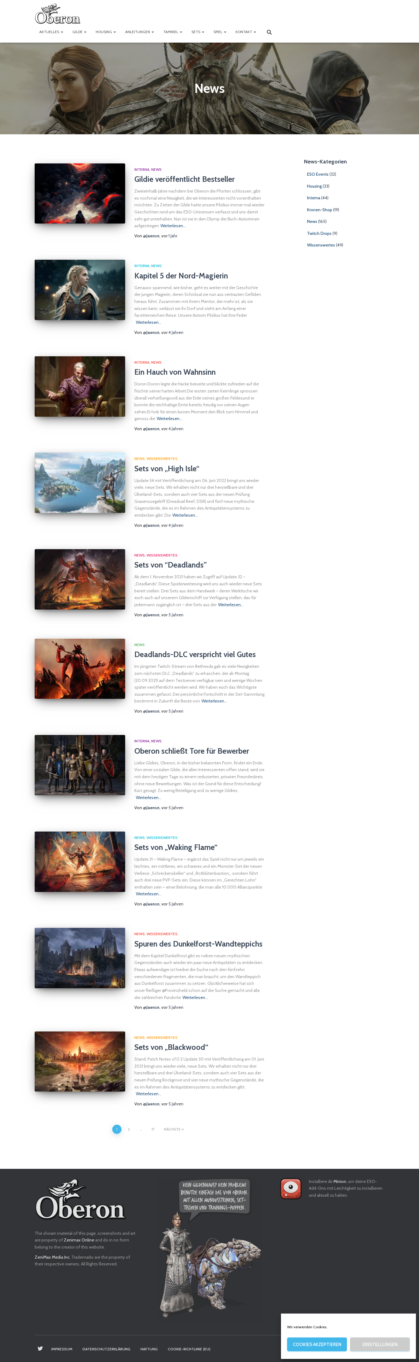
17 (153, 1129)
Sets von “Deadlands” (170, 564)
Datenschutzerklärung (106, 1349)
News (156, 169)
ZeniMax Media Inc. (53, 1257)
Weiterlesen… (173, 225)
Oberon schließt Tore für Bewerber (191, 751)
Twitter (40, 1349)
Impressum (61, 1349)
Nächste (172, 1129)
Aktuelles (49, 31)
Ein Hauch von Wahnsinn (175, 372)
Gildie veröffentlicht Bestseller (184, 179)
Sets (196, 31)
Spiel (218, 31)
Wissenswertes (162, 458)
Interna (141, 169)
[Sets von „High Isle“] (80, 483)
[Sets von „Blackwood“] (80, 1061)
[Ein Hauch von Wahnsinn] (80, 386)
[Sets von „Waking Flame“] (80, 862)
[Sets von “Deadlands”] (80, 579)
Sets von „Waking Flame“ (175, 847)
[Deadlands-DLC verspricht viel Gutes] (80, 669)
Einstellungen (380, 1344)
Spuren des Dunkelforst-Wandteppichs (198, 943)
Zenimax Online (79, 1240)
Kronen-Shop (319, 209)
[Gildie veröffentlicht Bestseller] (80, 193)
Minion (339, 1181)
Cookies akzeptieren (317, 1344)
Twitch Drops (319, 233)
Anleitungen (138, 31)
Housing (104, 31)
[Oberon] (57, 13)
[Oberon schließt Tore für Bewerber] (80, 765)
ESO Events (318, 174)
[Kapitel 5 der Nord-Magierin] (80, 290)
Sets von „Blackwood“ (171, 1047)
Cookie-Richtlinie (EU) (189, 1349)
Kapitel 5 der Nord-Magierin (181, 275)
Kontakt (244, 31)
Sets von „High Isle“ (166, 468)
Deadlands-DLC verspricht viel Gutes (195, 654)
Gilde (77, 31)
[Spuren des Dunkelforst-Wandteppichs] (80, 958)
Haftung (149, 1349)
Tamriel (171, 31)
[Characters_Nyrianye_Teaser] (209, 1250)
